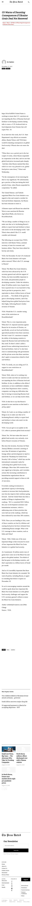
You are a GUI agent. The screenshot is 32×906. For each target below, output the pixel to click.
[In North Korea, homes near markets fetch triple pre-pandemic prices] (9, 770)
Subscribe (16, 850)
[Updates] (4, 62)
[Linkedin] (25, 72)
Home (4, 23)
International (24, 885)
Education (4, 880)
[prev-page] (3, 789)
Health (3, 887)
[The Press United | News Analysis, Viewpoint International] (18, 2)
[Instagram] (12, 886)
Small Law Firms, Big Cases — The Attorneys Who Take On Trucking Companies (8, 758)
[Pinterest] (29, 72)
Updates (11, 62)
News (8, 23)
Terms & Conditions (24, 892)
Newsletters (24, 887)
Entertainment (5, 883)
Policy (22, 896)
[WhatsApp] (21, 72)
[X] (13, 72)
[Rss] (12, 890)
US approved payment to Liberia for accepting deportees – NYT (14, 706)
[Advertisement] (16, 42)
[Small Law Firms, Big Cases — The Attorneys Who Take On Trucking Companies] (9, 749)
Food (3, 885)
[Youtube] (12, 888)
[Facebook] (9, 72)
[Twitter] (12, 883)
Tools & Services (25, 890)
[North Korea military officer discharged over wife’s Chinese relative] (23, 749)
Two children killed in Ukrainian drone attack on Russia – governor (15, 697)
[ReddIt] (17, 72)
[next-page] (6, 789)
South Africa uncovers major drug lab (14, 702)
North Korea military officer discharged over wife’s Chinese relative (21, 758)
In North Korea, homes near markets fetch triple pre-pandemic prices (8, 778)
